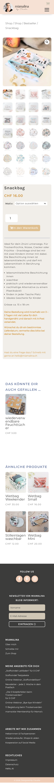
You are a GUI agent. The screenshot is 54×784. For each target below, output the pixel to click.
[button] (46, 41)
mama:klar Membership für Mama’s (23, 711)
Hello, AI (9, 768)
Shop (8, 23)
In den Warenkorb (25, 227)
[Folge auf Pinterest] (27, 579)
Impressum (11, 760)
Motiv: (9, 203)
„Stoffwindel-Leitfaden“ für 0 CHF (22, 670)
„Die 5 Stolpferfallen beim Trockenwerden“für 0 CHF (18, 695)
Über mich (10, 644)
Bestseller (30, 23)
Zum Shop (10, 653)
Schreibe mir (12, 649)
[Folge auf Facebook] (19, 579)
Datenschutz (12, 764)
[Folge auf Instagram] (34, 579)
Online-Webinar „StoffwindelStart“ (23, 679)
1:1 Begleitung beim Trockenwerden (23, 707)
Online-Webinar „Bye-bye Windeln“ (24, 702)
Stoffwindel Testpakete (17, 675)
